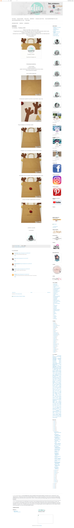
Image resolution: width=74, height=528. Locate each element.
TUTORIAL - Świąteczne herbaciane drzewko (57, 458)
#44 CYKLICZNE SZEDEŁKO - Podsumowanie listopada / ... (56, 454)
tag (54, 408)
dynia (57, 377)
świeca (58, 416)
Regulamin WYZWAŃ (20, 18)
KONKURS (54, 293)
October (55, 471)
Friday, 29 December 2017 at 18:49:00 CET (23, 274)
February (55, 480)
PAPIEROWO (55, 299)
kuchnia (56, 386)
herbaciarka (57, 381)
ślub (56, 416)
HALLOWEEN (54, 360)
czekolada (56, 373)
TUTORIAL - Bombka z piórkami (57, 460)
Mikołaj (60, 364)
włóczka (57, 414)
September (55, 472)
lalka (56, 387)
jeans (60, 382)
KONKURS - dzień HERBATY (56, 451)
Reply (15, 255)
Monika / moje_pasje (56, 35)
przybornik (60, 400)
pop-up (57, 398)
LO (60, 363)
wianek (53, 412)
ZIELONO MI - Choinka (57, 445)
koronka (57, 385)
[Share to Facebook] (24, 245)
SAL (54, 304)
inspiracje (54, 315)
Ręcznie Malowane (56, 325)
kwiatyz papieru (54, 387)
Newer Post (13, 292)
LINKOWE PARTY (55, 294)
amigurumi (60, 369)
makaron (60, 388)
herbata (60, 381)
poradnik (60, 398)
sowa (53, 405)
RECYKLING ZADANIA (56, 303)
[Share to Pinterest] (25, 245)
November (55, 470)
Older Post (48, 292)
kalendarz (60, 383)
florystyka (60, 379)
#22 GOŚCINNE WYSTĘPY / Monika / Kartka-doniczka (57, 438)
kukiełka (58, 386)
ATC (54, 322)
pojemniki (60, 397)
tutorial (57, 410)
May (55, 477)
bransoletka (59, 371)
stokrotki (60, 405)
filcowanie (54, 330)
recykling (54, 317)
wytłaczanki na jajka (55, 413)
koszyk (53, 386)
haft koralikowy (55, 332)
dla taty (57, 376)
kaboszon (56, 383)
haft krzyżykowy (55, 333)
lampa (58, 387)
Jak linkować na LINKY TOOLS (39, 18)
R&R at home (16, 511)
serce (55, 403)
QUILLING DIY (55, 302)
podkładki (54, 397)
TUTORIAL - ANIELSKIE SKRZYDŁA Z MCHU (57, 444)
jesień (53, 383)
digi (59, 374)
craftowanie (55, 313)
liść (55, 388)
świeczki (60, 416)
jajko (59, 382)
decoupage (54, 327)
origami (59, 393)
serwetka (57, 403)
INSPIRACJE (21, 23)
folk (55, 380)
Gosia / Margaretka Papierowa (56, 29)
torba (53, 409)
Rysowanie (54, 324)
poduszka (57, 397)
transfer (55, 409)
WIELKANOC (55, 366)
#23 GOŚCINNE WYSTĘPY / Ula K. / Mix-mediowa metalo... (57, 435)
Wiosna (57, 367)
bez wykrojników (56, 370)
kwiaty (60, 386)
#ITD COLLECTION (57, 355)
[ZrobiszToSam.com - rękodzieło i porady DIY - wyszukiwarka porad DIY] (41, 512)
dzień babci (59, 377)
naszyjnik (60, 391)
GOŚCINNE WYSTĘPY (15, 23)
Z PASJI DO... (55, 307)
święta (56, 417)
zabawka (60, 414)
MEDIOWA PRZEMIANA (56, 296)
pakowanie (60, 394)
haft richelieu (55, 335)
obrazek (56, 392)
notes (53, 392)
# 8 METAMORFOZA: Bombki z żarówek (57, 449)
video (56, 411)
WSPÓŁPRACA (32, 18)
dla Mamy (60, 375)
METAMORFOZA (26, 23)
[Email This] (21, 245)
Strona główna (14, 18)
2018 (54, 429)
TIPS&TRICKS (55, 305)
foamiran (54, 380)
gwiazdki (54, 381)
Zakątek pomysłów (17, 263)
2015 (54, 484)
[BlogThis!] (22, 245)
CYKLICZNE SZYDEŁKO (57, 358)
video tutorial (55, 318)
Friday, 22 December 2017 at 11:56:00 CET (26, 263)
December (55, 431)
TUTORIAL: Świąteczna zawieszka (57, 456)
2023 (54, 424)
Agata (15, 258)
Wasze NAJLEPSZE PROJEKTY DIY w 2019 (51, 18)
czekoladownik (59, 373)
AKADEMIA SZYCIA (55, 356)
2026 (54, 421)
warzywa (60, 411)
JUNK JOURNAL (55, 292)
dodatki (54, 377)
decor (53, 374)
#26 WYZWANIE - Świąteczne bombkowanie (56, 468)
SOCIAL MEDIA (27, 20)
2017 (54, 430)
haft (53, 314)
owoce (53, 394)
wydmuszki (56, 412)
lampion (60, 387)
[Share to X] (23, 245)
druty (54, 328)
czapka (53, 373)
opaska (53, 393)
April (55, 478)
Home (31, 292)
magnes (58, 388)
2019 (54, 428)
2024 (54, 423)
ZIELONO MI (55, 308)
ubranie (60, 410)
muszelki (54, 391)
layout (53, 388)
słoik (53, 408)
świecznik (54, 417)
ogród (60, 392)
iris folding (54, 336)
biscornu (60, 370)
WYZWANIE (55, 306)
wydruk (60, 412)
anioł (53, 370)
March (55, 479)
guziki (60, 380)
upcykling (54, 411)
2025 (54, 422)
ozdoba (56, 394)
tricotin (54, 352)
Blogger (41, 525)
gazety (57, 380)
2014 (54, 485)
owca (60, 393)
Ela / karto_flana (55, 34)
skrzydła (60, 404)
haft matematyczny (55, 334)
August (55, 473)
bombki (57, 371)
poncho (53, 398)
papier (54, 395)
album (54, 311)
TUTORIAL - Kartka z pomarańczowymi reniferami (57, 465)
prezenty (57, 399)
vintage (58, 411)
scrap (60, 402)
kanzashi (54, 337)
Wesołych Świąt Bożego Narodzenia (57, 440)
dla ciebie (54, 376)
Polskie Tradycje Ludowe (56, 301)
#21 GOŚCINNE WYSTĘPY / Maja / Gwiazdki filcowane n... (57, 447)
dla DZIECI (57, 375)
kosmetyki (60, 385)
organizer (56, 393)
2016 (54, 483)
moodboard (55, 316)
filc (53, 329)
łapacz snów (54, 416)
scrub (53, 403)
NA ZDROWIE (55, 298)
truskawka (60, 409)
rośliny (53, 402)
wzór (58, 413)
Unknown (15, 274)
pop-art (55, 398)
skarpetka (55, 404)
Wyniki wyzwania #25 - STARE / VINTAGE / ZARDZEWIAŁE (57, 463)
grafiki (59, 380)
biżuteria (54, 312)
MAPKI (54, 295)
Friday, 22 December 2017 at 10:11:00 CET (22, 258)
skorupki (58, 404)
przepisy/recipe (55, 400)
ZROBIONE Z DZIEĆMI (56, 309)
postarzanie (54, 399)
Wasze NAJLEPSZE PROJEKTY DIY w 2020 (18, 20)
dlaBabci (60, 376)
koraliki (54, 385)
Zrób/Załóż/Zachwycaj (56, 310)
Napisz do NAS (26, 18)
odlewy (58, 392)
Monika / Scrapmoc (56, 33)
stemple (58, 405)
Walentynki (54, 367)
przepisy (60, 399)
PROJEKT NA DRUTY (56, 300)
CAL (60, 357)
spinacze (55, 405)
